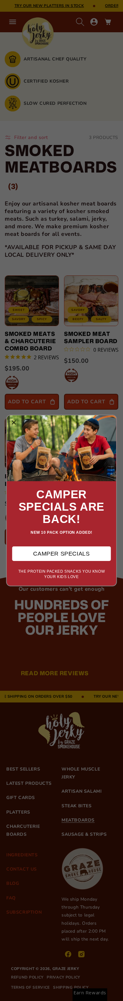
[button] (14, 422)
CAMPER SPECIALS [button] (61, 554)
